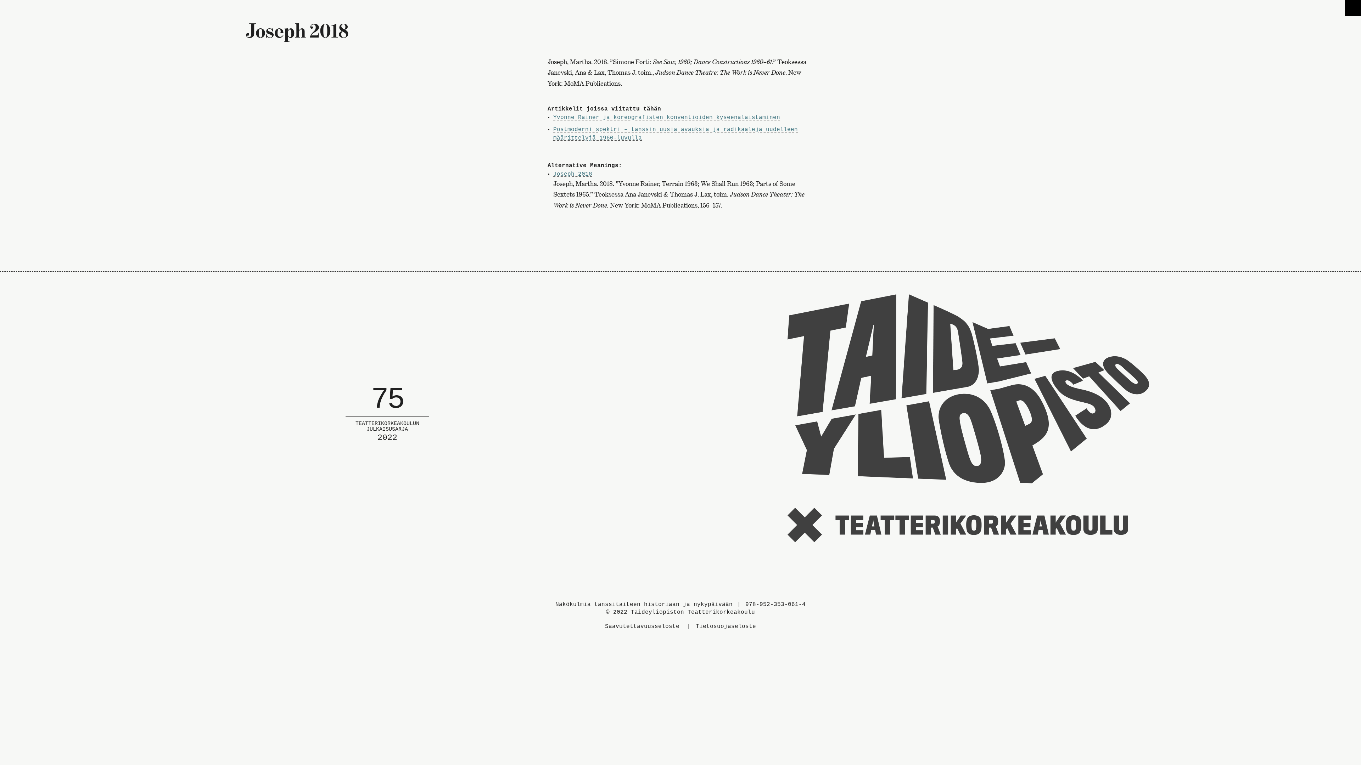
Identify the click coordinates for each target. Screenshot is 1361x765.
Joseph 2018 (572, 174)
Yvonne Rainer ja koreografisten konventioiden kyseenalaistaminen (666, 117)
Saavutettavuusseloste (642, 626)
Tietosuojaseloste (726, 626)
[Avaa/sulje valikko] (1353, 8)
